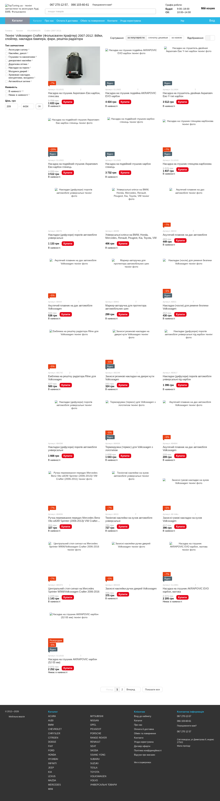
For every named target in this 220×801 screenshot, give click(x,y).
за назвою (177, 37)
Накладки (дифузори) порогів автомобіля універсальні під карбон (187, 378)
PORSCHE (95, 733)
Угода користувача (130, 20)
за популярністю (136, 37)
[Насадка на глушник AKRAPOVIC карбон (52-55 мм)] (74, 632)
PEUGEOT (95, 729)
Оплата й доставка (67, 20)
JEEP (51, 767)
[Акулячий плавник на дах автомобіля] (189, 207)
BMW (51, 725)
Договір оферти (142, 746)
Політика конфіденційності (148, 750)
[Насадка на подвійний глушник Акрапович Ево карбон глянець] (74, 136)
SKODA (94, 750)
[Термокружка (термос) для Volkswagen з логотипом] (131, 419)
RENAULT (95, 742)
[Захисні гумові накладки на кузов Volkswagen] (189, 490)
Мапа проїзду (183, 746)
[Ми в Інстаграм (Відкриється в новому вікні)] (166, 20)
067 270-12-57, (59, 4)
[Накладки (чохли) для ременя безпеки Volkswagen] (189, 278)
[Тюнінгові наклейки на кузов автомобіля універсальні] (131, 490)
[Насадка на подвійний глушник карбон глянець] (131, 136)
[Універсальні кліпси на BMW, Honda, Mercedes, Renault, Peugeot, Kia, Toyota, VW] (131, 207)
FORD (51, 750)
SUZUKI (94, 763)
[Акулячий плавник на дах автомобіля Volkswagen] (74, 278)
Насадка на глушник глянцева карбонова (187, 163)
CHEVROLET (55, 729)
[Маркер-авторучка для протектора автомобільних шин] (131, 278)
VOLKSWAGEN (98, 776)
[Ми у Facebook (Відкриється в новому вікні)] (158, 20)
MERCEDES (54, 784)
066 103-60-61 (80, 4)
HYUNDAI (53, 759)
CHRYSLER (54, 733)
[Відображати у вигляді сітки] (208, 37)
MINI (50, 789)
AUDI (50, 720)
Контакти (112, 20)
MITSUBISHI (96, 716)
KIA (50, 772)
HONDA (52, 754)
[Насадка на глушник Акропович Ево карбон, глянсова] (74, 65)
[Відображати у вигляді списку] (212, 37)
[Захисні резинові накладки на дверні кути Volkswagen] (131, 349)
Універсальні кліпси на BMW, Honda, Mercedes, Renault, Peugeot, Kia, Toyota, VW (131, 236)
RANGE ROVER (98, 737)
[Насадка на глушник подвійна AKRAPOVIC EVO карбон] (131, 65)
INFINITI (52, 763)
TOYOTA (94, 772)
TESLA (93, 767)
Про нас (49, 20)
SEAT (93, 746)
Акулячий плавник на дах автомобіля (185, 234)
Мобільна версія (16, 716)
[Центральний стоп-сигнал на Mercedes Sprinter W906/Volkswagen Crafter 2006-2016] (74, 561)
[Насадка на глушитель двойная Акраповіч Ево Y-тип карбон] (189, 65)
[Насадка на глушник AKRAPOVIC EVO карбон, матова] (189, 561)
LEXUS (52, 776)
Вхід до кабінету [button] (142, 716)
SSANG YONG (97, 754)
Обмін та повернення (92, 20)
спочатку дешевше (158, 37)
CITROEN (53, 737)
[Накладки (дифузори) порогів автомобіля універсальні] (74, 207)
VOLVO (94, 780)
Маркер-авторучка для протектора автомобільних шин (125, 307)
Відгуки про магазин (144, 754)
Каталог (37, 20)
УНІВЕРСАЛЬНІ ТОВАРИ (103, 784)
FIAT (50, 746)
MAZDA (52, 780)
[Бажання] (199, 20)
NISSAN (94, 720)
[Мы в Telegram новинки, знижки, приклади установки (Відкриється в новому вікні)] (170, 20)
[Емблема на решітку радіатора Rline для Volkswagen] (74, 349)
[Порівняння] (192, 20)
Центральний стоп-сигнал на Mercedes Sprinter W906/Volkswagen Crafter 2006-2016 (73, 590)
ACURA (52, 716)
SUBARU (95, 759)
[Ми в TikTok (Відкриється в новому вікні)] (175, 20)
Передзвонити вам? (102, 5)
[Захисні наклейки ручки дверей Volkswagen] (131, 561)
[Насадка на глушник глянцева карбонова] (189, 136)
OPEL (93, 725)
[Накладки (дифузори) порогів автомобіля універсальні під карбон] (189, 349)
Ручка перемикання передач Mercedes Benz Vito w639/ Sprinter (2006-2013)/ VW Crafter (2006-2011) (74, 520)
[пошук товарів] (153, 11)
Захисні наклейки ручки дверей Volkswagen (131, 588)
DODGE (52, 742)
